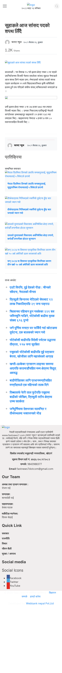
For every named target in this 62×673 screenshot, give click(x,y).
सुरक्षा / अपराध (9, 553)
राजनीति (6, 538)
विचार (4, 543)
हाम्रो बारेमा (35, 596)
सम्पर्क (25, 596)
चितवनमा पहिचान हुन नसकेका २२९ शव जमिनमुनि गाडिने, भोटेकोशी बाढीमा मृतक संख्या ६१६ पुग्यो (32, 316)
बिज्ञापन (52, 592)
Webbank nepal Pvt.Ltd (40, 603)
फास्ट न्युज (16, 42)
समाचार (5, 533)
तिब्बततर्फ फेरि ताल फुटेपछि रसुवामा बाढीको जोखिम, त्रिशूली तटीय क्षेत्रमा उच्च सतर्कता (31, 397)
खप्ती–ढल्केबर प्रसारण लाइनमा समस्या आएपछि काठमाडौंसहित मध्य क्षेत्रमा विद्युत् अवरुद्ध (33, 368)
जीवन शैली (7, 548)
